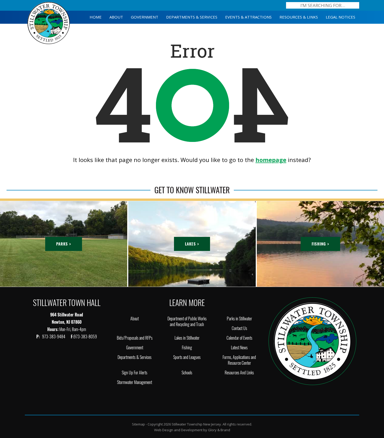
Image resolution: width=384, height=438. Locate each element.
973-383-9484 (54, 336)
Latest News (239, 347)
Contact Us (239, 328)
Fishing (187, 347)
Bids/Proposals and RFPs (135, 338)
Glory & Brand (219, 430)
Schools (187, 372)
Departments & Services (135, 357)
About (134, 318)
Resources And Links (239, 372)
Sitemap (138, 424)
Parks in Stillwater (239, 318)
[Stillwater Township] (312, 341)
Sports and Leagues (187, 357)
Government (134, 347)
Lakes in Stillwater (187, 338)
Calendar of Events (239, 338)
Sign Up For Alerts (134, 372)
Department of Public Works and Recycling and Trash (187, 321)
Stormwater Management (134, 382)
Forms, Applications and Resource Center (239, 360)
